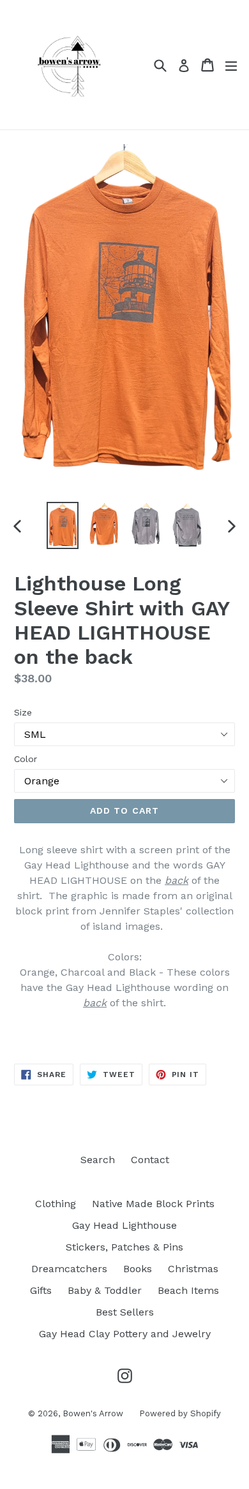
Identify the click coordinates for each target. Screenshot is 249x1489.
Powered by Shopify (180, 1413)
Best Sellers (125, 1312)
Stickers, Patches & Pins (124, 1247)
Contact (150, 1160)
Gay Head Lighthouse (124, 1225)
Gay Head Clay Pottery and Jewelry (125, 1334)
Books (137, 1269)
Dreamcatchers (69, 1269)
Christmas (193, 1269)
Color (25, 759)
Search (97, 1160)
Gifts (41, 1290)
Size (23, 712)
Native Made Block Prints (153, 1204)
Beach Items (188, 1290)
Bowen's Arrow (93, 1413)
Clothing (55, 1204)
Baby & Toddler (105, 1290)
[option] (62, 525)
